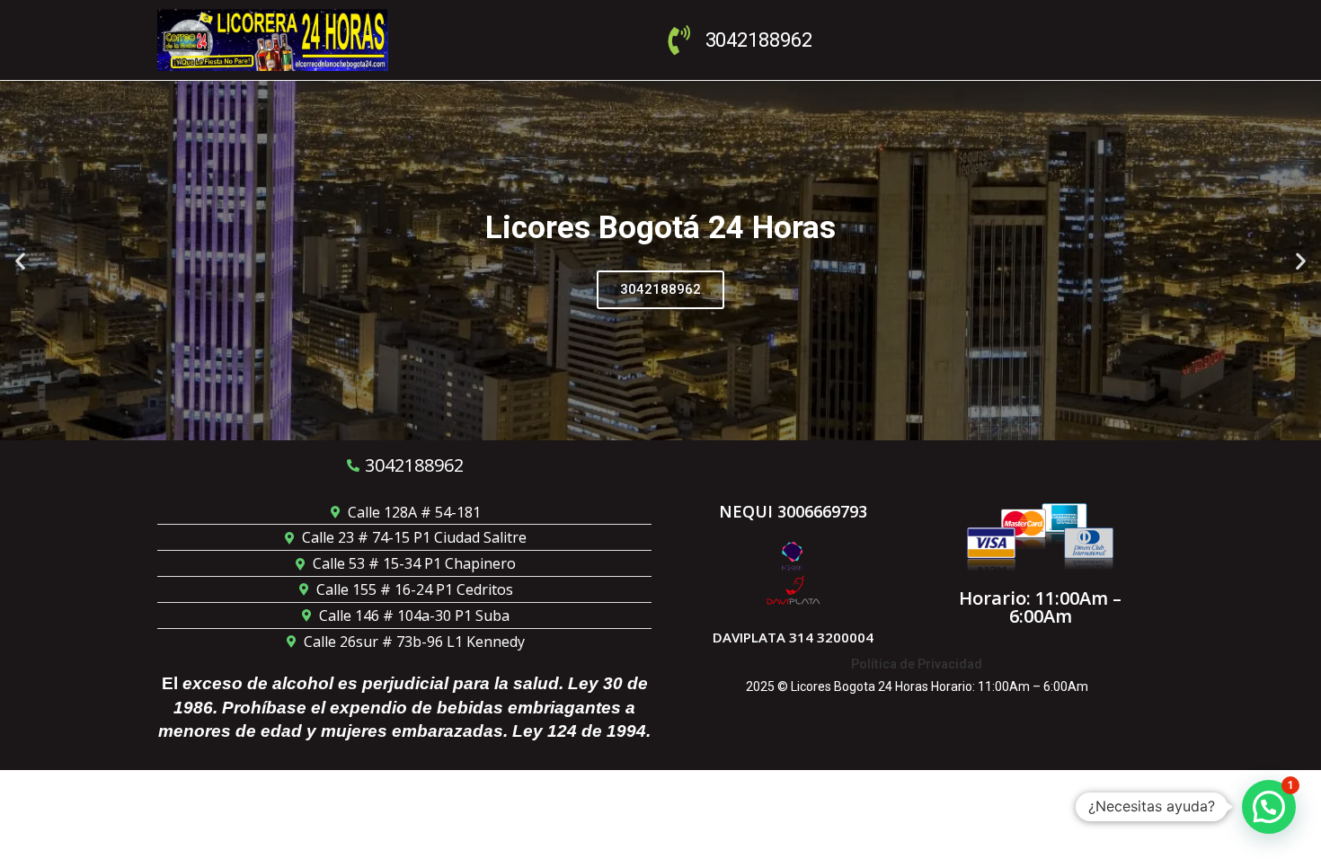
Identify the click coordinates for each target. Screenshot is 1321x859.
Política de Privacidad (916, 664)
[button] (20, 260)
